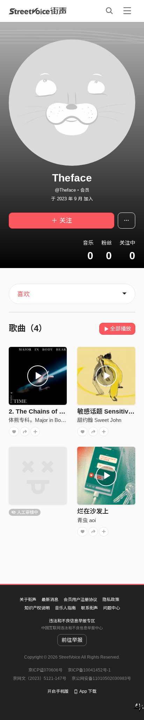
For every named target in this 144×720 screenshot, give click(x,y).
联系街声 (89, 608)
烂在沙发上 (93, 511)
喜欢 (23, 294)
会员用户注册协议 (80, 599)
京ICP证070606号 (45, 670)
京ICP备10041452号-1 (89, 670)
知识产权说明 (37, 608)
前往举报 (72, 640)
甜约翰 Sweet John (99, 420)
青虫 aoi (86, 520)
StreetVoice (37, 10)
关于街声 (28, 599)
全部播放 (120, 329)
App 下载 (87, 691)
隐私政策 (110, 599)
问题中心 (111, 608)
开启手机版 (58, 691)
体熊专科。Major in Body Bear (44, 420)
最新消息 (50, 599)
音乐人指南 (65, 608)
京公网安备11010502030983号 (101, 678)
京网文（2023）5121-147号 (39, 678)
